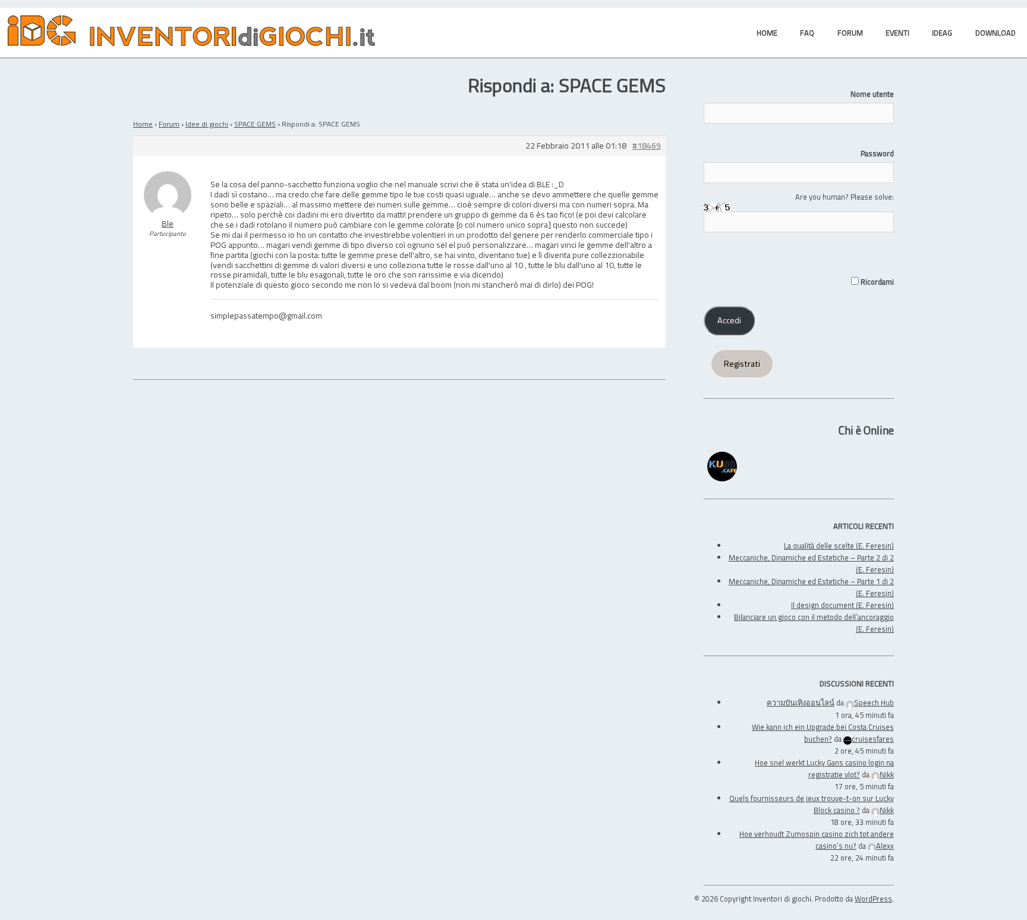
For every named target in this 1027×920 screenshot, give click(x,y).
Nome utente (872, 94)
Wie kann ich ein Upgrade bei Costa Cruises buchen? (823, 733)
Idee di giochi (206, 124)
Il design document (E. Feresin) (842, 605)
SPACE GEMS (255, 124)
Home (143, 124)
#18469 (646, 146)
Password (877, 153)
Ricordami (876, 282)
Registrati (742, 363)
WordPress (873, 899)
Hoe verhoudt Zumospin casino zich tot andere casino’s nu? (816, 840)
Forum (169, 124)
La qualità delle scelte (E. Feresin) (839, 546)
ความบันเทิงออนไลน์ (800, 702)
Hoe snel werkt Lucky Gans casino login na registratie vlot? (824, 768)
